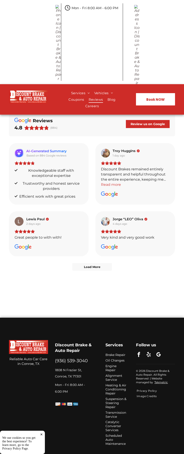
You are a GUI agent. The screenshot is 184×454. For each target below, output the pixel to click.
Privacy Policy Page (15, 448)
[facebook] (139, 355)
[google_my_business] (158, 355)
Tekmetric (161, 382)
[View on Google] (105, 153)
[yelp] (149, 355)
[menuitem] (80, 93)
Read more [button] (111, 184)
